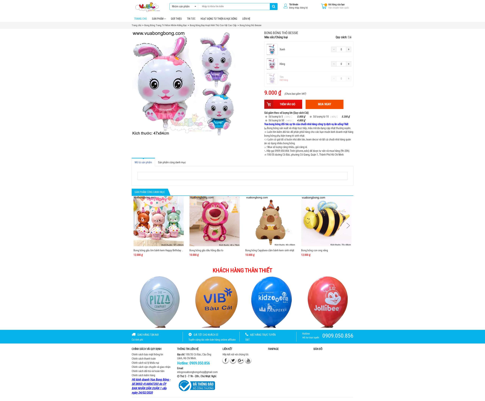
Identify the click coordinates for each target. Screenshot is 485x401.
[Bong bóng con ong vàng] (326, 221)
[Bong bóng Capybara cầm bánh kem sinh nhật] (270, 221)
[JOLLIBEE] (327, 301)
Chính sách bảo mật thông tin (147, 354)
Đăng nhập (294, 7)
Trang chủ (140, 18)
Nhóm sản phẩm (181, 6)
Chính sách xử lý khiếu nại (145, 362)
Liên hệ (246, 18)
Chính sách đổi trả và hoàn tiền (148, 371)
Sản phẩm (158, 18)
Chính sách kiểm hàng (143, 375)
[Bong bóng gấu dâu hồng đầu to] (214, 221)
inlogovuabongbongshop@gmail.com (197, 372)
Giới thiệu (176, 18)
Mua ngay (324, 104)
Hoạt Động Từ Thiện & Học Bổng (219, 18)
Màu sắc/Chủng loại (307, 37)
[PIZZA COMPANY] (158, 301)
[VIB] (214, 301)
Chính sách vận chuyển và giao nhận (151, 366)
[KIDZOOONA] (270, 301)
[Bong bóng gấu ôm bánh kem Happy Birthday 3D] (159, 221)
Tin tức (191, 18)
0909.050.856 (199, 363)
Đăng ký (304, 7)
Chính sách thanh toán (144, 358)
